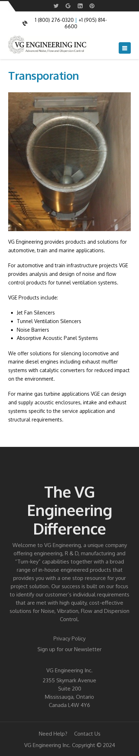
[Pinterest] (92, 6)
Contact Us (87, 733)
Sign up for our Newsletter (69, 649)
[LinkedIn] (80, 6)
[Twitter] (56, 6)
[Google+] (68, 6)
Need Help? (53, 733)
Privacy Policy (69, 638)
